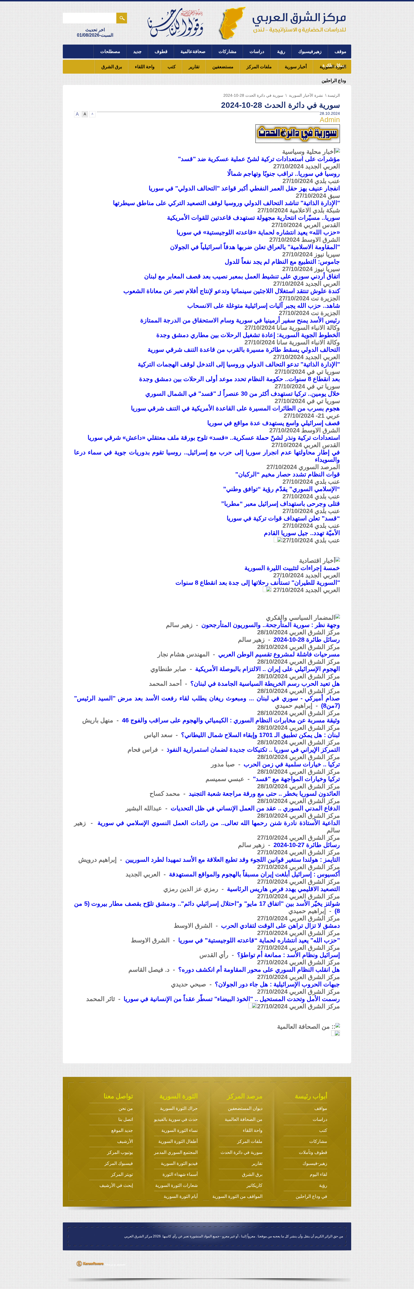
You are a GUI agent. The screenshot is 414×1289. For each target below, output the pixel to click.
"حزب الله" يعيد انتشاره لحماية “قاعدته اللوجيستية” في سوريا (259, 940)
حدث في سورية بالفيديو (176, 1119)
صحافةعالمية (193, 51)
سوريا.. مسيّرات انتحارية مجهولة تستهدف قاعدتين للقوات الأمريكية (253, 217)
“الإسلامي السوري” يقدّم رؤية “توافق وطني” (281, 488)
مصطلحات (110, 51)
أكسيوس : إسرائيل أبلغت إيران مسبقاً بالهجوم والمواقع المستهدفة (254, 874)
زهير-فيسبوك (314, 1163)
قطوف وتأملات (313, 1152)
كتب (172, 66)
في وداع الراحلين (311, 1196)
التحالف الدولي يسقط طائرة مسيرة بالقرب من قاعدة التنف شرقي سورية (244, 349)
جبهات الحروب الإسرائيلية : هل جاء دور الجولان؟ (277, 984)
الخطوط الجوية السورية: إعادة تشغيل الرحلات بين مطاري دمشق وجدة (248, 334)
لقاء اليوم (318, 1174)
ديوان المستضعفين (245, 1108)
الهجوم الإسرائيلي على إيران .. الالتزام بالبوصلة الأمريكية (267, 668)
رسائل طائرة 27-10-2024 (306, 844)
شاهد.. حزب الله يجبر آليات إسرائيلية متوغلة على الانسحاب (263, 305)
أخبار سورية (296, 66)
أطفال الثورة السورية (178, 1141)
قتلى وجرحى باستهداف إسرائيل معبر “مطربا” (280, 503)
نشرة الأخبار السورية (306, 95)
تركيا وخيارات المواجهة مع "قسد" (296, 778)
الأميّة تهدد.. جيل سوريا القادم (302, 532)
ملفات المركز (259, 66)
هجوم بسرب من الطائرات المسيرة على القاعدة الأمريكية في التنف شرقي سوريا (235, 408)
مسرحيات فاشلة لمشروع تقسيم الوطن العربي (279, 654)
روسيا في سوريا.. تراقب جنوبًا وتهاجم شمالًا (283, 173)
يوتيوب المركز (120, 1152)
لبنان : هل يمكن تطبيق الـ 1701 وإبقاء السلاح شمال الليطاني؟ (260, 734)
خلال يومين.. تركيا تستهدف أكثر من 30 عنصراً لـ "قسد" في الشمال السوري (242, 393)
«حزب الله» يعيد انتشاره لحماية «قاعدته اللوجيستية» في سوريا (258, 232)
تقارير (194, 66)
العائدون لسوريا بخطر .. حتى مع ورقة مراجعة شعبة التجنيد (264, 793)
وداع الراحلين (334, 80)
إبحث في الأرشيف (116, 1185)
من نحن (126, 1108)
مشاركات (228, 51)
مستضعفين (222, 66)
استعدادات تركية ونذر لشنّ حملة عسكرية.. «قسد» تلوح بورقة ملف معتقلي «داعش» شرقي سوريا (214, 437)
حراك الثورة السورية (179, 1108)
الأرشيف (125, 1141)
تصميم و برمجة (115, 1264)
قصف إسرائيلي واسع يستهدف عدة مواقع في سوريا (273, 422)
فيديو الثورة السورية (179, 1163)
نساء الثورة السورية (179, 1130)
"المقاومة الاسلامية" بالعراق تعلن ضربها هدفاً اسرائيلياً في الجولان (255, 246)
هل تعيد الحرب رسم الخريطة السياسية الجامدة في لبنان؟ (265, 683)
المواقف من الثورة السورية (237, 1196)
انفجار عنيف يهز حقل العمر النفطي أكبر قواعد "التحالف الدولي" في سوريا (244, 188)
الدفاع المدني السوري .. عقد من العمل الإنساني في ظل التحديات (255, 808)
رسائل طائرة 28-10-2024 (306, 639)
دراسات (257, 51)
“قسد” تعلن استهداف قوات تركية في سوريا (283, 518)
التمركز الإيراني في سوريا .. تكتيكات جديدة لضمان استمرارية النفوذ (253, 749)
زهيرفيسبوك (310, 51)
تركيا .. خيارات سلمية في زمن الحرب (292, 764)
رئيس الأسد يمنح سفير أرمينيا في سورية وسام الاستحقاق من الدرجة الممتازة (240, 320)
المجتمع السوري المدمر (176, 1152)
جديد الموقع (122, 1130)
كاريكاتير (254, 1185)
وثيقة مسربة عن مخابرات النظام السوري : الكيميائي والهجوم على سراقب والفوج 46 (231, 720)
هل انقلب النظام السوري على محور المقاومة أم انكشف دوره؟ (259, 969)
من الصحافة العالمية (243, 1119)
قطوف (161, 51)
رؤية (281, 51)
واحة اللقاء (145, 66)
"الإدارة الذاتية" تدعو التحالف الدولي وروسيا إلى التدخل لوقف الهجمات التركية (239, 364)
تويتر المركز (122, 1174)
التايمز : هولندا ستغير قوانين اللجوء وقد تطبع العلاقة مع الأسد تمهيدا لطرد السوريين (232, 859)
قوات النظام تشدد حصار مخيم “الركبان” (287, 474)
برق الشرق (111, 66)
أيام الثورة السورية (181, 1196)
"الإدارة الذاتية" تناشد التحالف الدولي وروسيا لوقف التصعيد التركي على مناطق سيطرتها (226, 202)
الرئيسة (334, 95)
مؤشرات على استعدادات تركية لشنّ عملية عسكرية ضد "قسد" (259, 158)
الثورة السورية (333, 66)
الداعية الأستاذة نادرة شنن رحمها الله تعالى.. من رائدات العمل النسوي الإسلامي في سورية (218, 822)
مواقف (320, 1108)
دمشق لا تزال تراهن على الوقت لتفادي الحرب (280, 925)
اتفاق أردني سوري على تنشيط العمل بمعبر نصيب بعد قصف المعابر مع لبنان (242, 276)
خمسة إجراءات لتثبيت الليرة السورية (292, 567)
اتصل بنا (125, 1119)
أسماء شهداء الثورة (180, 1174)
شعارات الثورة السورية (176, 1185)
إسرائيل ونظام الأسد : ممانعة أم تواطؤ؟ (288, 954)
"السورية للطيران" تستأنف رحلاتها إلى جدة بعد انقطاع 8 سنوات (257, 582)
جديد (137, 51)
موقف (340, 51)
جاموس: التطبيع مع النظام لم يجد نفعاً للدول (282, 261)
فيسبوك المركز (118, 1163)
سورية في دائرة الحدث (241, 1152)
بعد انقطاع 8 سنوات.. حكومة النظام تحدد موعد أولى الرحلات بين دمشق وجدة (239, 378)
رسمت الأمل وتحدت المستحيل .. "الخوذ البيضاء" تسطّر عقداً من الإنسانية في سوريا (232, 998)
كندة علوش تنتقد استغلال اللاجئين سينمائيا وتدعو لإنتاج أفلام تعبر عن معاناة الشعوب (231, 290)
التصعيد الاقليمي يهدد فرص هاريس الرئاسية (283, 888)
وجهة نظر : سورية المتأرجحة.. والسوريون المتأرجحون (270, 624)
